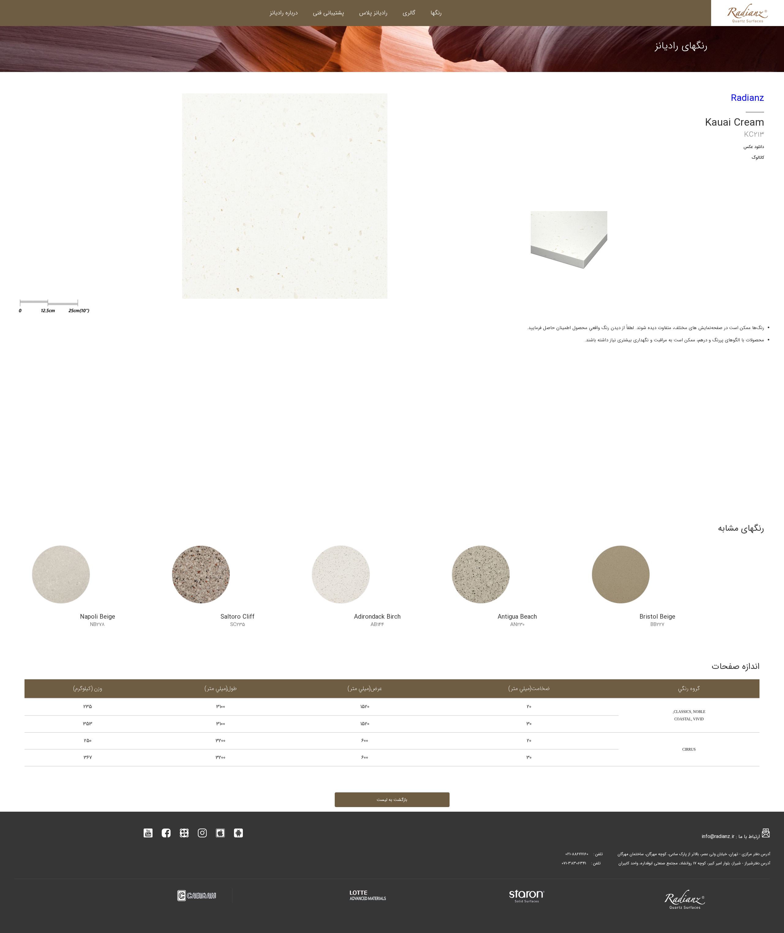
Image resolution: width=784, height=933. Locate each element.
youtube (148, 833)
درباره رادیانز (284, 12)
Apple (220, 833)
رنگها (436, 12)
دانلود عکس (754, 146)
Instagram (202, 833)
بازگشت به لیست (392, 799)
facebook (166, 833)
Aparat (184, 833)
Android (238, 833)
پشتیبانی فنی (328, 12)
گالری (409, 12)
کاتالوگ (758, 157)
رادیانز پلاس (373, 12)
